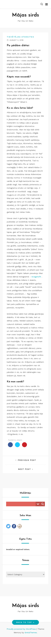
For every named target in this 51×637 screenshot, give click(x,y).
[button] (42, 4)
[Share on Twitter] (17, 446)
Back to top (24, 622)
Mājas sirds (25, 15)
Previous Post (27, 460)
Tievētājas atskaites (20, 37)
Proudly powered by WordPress (21, 629)
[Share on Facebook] (10, 446)
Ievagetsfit (36, 277)
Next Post (24, 469)
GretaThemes (31, 632)
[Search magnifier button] (42, 504)
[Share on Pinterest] (24, 446)
